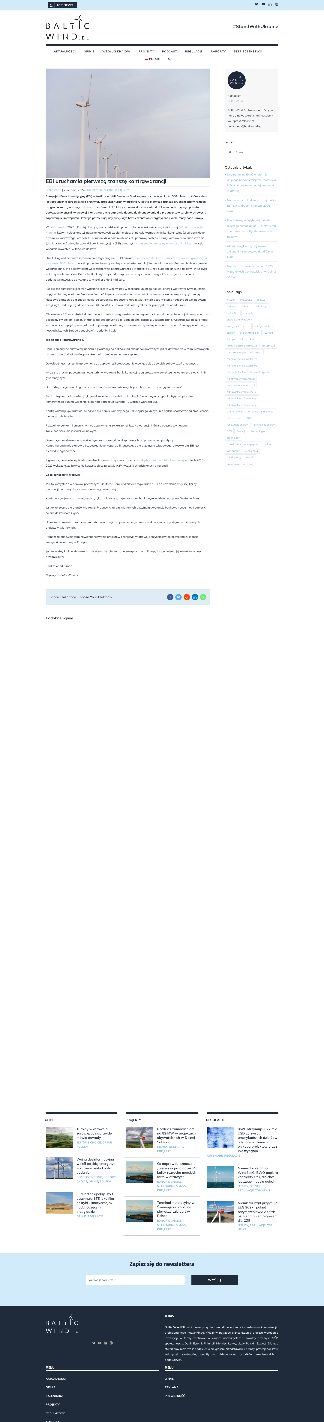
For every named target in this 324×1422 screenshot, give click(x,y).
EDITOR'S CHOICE (88, 1142)
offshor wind (234, 418)
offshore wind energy (260, 411)
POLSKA (82, 1146)
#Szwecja (261, 306)
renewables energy (264, 424)
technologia (258, 431)
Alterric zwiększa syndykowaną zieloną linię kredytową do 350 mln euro (250, 251)
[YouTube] (99, 1342)
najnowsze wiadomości (241, 378)
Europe (231, 339)
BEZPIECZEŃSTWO (89, 1177)
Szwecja (241, 431)
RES (229, 431)
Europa (268, 332)
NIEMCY (92, 190)
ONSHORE (176, 1147)
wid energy (233, 450)
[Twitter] (93, 1342)
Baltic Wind (53, 190)
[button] (169, 59)
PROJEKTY (122, 190)
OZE (249, 418)
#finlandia (246, 299)
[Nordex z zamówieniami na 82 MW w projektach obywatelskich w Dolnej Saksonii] (139, 1138)
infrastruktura (248, 339)
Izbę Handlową (173, 460)
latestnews (268, 345)
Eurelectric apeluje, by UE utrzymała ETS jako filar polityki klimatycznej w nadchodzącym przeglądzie (96, 1203)
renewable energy (237, 424)
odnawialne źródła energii (242, 391)
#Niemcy (232, 306)
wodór (250, 457)
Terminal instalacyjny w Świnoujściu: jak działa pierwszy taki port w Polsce (176, 1209)
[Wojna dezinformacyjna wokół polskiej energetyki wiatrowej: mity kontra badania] (59, 1168)
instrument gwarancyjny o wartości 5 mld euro (164, 243)
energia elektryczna (238, 326)
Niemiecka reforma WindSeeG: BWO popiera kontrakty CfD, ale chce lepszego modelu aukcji (258, 1174)
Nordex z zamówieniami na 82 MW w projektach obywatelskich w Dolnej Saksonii (251, 271)
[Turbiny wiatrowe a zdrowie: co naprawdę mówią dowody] (59, 1138)
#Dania (231, 299)
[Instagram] (111, 1342)
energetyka (249, 312)
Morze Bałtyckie (236, 372)
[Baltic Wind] (237, 74)
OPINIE (107, 1142)
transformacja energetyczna (243, 444)
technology (233, 437)
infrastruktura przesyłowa (242, 345)
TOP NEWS (262, 1190)
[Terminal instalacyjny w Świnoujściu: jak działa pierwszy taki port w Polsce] (139, 1211)
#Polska (246, 306)
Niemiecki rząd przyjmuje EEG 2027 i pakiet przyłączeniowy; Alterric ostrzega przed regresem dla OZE (258, 1212)
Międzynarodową (151, 460)
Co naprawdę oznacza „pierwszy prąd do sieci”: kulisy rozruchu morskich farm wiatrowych (176, 1170)
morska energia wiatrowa (242, 358)
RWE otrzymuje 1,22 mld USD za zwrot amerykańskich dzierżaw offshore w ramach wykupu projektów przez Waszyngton (258, 1140)
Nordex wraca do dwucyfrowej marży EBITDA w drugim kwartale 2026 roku (251, 205)
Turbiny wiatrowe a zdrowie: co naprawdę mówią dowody (94, 1133)
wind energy (234, 457)
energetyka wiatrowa (239, 319)
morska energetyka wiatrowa (244, 352)
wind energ (251, 450)
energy (231, 332)
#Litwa (261, 299)
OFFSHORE (106, 190)
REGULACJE (95, 1216)
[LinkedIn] (105, 1342)
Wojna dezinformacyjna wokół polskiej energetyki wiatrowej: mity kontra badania (96, 1166)
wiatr (268, 444)
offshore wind (235, 411)
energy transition (250, 332)
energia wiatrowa (264, 326)
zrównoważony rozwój (240, 463)
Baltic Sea (232, 312)
